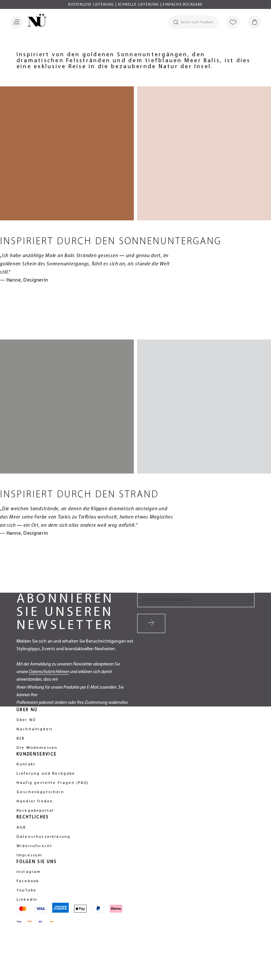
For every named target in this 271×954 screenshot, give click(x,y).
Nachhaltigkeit (35, 729)
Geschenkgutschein (40, 792)
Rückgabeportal (35, 811)
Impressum (29, 855)
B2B (20, 739)
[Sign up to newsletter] (151, 623)
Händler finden (35, 801)
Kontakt (26, 764)
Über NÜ (26, 720)
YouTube (26, 890)
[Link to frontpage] (35, 21)
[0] (254, 22)
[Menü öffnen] (16, 22)
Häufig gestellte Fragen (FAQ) (53, 783)
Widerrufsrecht (34, 846)
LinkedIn (27, 900)
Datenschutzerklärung (43, 837)
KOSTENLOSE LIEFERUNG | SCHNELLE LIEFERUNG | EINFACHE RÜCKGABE (135, 5)
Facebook (28, 881)
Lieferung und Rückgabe (46, 774)
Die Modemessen (37, 748)
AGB (21, 828)
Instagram (29, 872)
